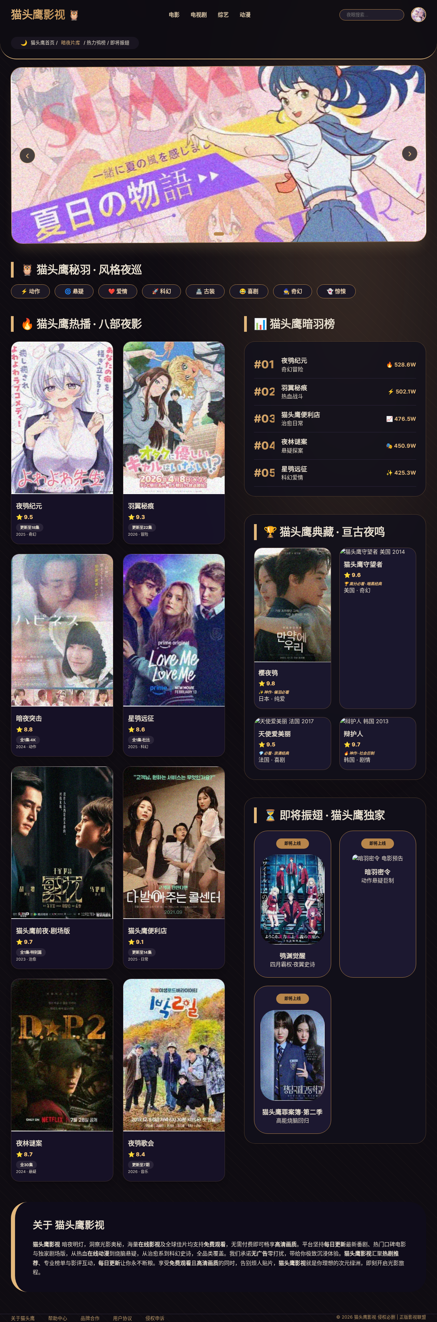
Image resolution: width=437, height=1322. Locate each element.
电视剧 (199, 14)
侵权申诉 (155, 1318)
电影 (174, 14)
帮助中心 (57, 1318)
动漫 (245, 14)
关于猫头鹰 (23, 1318)
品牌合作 (90, 1318)
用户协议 (122, 1318)
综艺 (223, 14)
